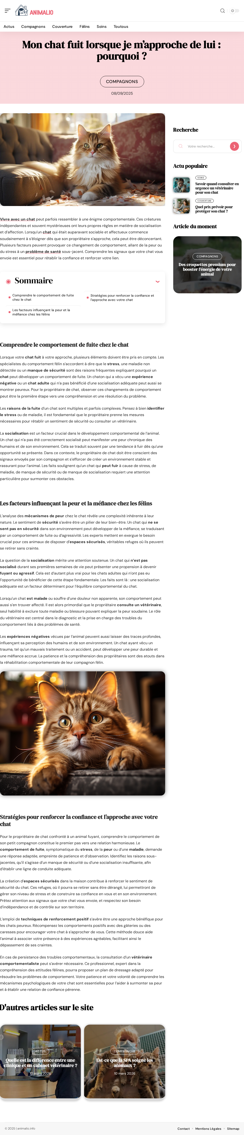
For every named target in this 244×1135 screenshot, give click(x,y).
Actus (40, 1051)
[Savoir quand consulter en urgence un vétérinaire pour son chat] (181, 184)
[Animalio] (34, 10)
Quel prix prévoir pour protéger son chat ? (214, 209)
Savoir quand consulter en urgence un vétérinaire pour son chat (217, 188)
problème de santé (43, 251)
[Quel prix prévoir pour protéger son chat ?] (181, 206)
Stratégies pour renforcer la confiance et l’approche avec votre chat (122, 297)
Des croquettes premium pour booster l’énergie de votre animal (207, 269)
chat (47, 232)
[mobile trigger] (9, 10)
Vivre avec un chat (17, 219)
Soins (201, 178)
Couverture (205, 201)
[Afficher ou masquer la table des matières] (106, 281)
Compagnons (122, 81)
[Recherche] (222, 11)
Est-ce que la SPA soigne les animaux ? (124, 1063)
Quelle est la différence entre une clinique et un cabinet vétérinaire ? (40, 1063)
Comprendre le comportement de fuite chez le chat (43, 297)
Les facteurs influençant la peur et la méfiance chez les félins (41, 312)
